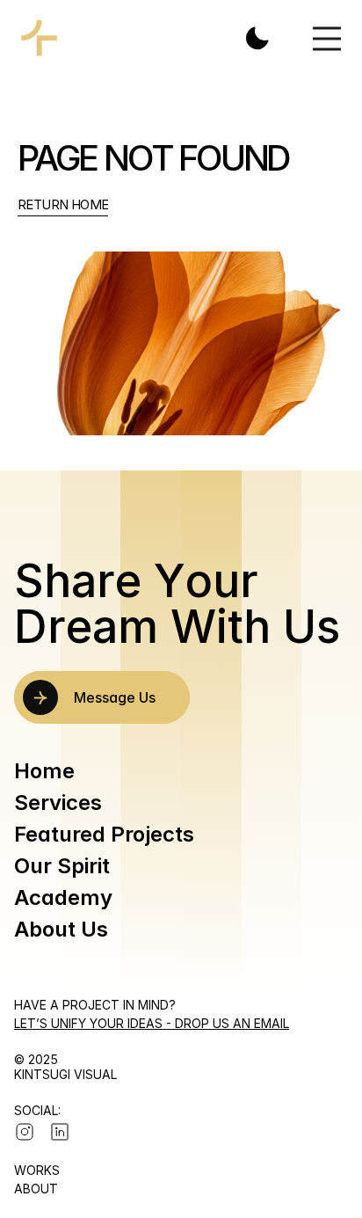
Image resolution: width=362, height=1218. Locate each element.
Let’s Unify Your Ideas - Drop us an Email (151, 1023)
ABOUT (36, 1188)
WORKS (37, 1170)
